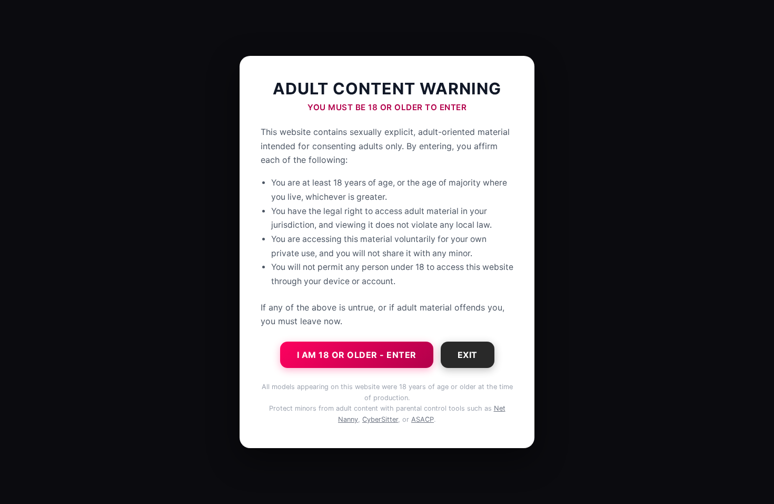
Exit (468, 355)
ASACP (422, 419)
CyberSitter (380, 419)
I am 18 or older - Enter (356, 355)
